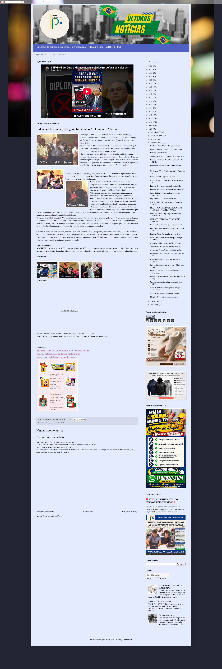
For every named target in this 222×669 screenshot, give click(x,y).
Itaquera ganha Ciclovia (158, 152)
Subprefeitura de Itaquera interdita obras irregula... (165, 194)
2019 (151, 90)
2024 (151, 73)
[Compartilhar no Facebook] (82, 419)
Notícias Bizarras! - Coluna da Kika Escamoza (167, 156)
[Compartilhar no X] (79, 419)
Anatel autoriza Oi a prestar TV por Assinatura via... (167, 181)
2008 (151, 129)
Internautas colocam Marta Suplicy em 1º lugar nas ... (167, 229)
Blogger (129, 639)
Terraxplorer (109, 639)
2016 (151, 101)
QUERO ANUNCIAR (59, 54)
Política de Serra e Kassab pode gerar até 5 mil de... (167, 254)
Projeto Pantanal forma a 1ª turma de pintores (166, 149)
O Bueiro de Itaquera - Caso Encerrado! (164, 293)
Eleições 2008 (59, 423)
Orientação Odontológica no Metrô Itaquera (166, 243)
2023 (151, 76)
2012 (151, 115)
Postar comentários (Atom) (53, 516)
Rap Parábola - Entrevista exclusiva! (163, 198)
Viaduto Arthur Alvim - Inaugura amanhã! (165, 146)
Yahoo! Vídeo (90, 333)
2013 (151, 111)
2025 (151, 69)
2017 (151, 97)
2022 (151, 80)
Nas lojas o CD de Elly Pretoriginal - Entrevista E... (167, 172)
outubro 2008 (156, 139)
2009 (151, 125)
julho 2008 (155, 304)
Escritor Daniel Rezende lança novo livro (165, 234)
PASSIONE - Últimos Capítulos (159, 601)
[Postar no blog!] (77, 419)
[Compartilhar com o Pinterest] (84, 419)
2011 (151, 118)
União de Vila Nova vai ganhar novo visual (166, 225)
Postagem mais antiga (129, 511)
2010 (151, 122)
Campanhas (50, 423)
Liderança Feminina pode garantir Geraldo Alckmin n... (165, 214)
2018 (151, 94)
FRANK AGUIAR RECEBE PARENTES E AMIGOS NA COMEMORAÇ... (166, 209)
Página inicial (40, 54)
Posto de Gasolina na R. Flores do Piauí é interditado (165, 271)
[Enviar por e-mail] (74, 419)
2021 (151, 83)
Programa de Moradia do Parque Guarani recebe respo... (167, 277)
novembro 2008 (157, 135)
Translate (163, 578)
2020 (151, 87)
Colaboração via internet (167, 615)
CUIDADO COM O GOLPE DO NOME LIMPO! (165, 220)
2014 (151, 108)
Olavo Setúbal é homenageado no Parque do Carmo (166, 203)
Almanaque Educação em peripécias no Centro (167, 250)
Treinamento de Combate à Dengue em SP (165, 246)
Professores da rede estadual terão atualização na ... (167, 166)
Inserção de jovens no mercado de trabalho (165, 186)
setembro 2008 (156, 142)
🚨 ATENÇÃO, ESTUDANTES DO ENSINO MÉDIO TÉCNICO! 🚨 (162, 501)
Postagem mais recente (45, 511)
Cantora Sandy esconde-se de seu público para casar (167, 266)
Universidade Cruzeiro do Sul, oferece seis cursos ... (165, 260)
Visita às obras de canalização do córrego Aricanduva (165, 288)
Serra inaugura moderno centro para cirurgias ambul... (166, 238)
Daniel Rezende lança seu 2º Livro (162, 176)
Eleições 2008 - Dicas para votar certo (164, 297)
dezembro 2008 (156, 132)
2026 (151, 66)
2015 (151, 104)
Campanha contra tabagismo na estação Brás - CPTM (166, 283)
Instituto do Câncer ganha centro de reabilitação (167, 189)
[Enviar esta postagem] (70, 419)
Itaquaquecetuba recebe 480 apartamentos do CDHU (166, 161)
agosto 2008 (155, 301)
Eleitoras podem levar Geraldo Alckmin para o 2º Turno (58, 333)
